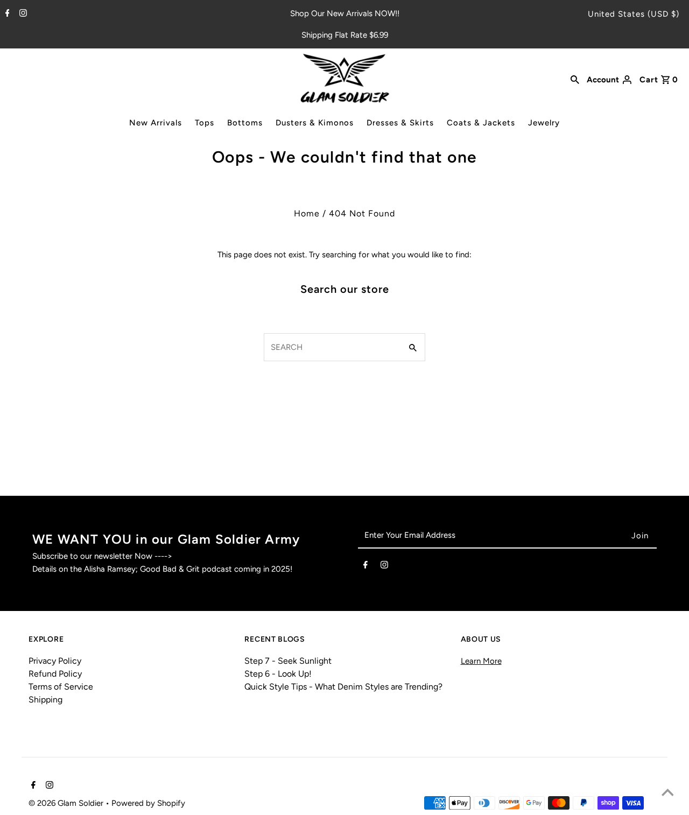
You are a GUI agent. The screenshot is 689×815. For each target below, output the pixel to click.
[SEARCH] (575, 78)
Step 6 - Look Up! (278, 674)
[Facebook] (6, 14)
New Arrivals (155, 123)
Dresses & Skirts (400, 123)
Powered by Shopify (148, 803)
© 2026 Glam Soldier (67, 803)
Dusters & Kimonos (315, 123)
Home (307, 213)
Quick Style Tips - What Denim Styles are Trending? (343, 686)
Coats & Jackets (481, 123)
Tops (204, 123)
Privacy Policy (55, 661)
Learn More (481, 661)
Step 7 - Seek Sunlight (288, 661)
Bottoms (245, 123)
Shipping (45, 699)
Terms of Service (61, 686)
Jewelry (544, 123)
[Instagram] (22, 14)
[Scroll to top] (667, 793)
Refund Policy (55, 674)
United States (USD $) (633, 14)
